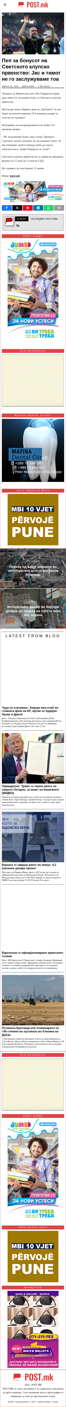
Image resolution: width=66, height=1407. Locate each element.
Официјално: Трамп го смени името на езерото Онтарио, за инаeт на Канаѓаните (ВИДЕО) (30, 790)
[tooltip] (7, 208)
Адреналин (28, 86)
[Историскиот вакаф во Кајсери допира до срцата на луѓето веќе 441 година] (33, 609)
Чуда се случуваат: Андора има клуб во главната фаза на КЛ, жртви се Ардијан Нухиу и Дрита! (30, 711)
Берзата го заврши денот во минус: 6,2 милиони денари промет (29, 866)
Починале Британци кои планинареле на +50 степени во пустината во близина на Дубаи (30, 1031)
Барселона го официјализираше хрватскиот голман (32, 954)
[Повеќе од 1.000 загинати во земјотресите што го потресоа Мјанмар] (33, 568)
